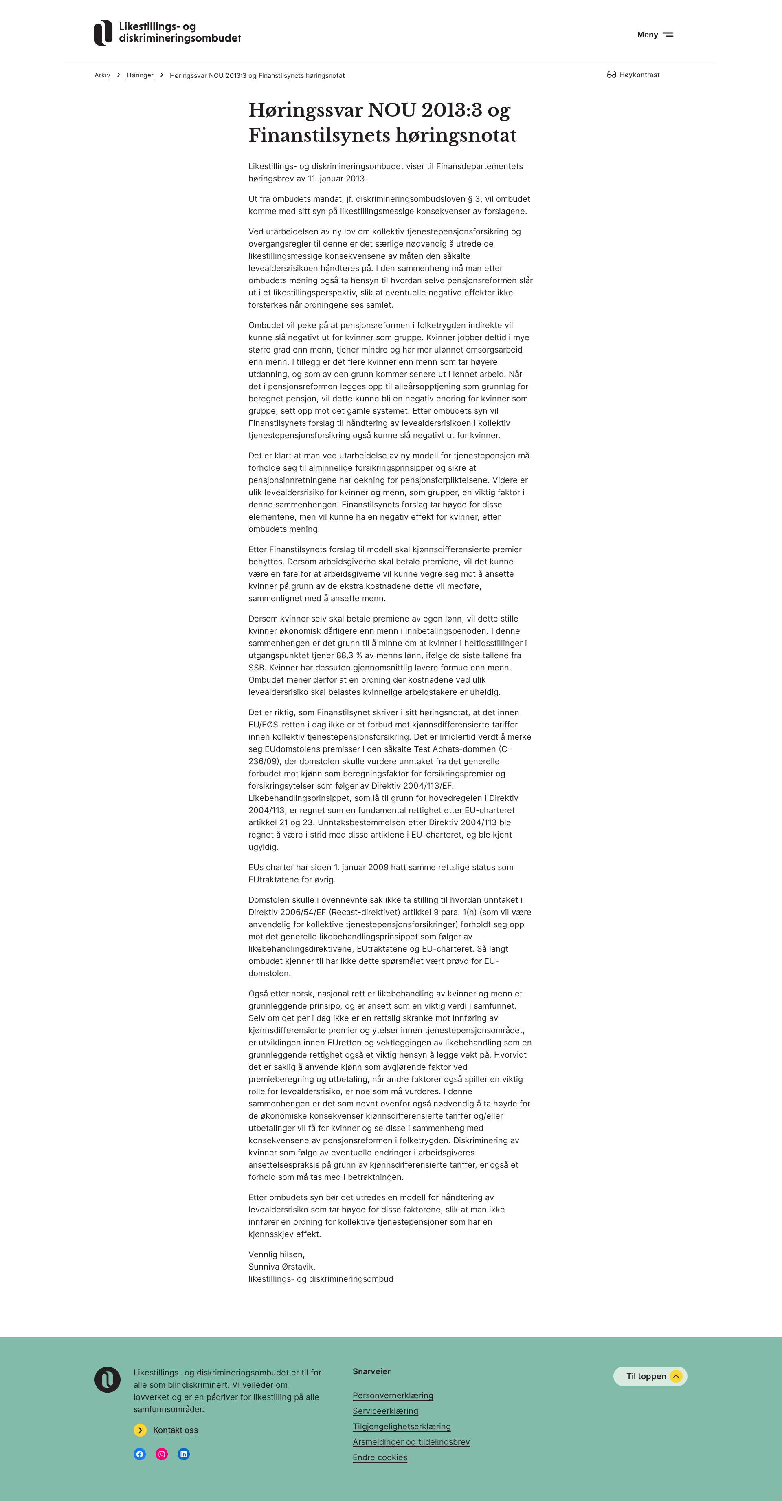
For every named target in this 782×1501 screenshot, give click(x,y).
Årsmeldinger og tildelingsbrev (411, 1442)
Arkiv (102, 75)
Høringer (140, 75)
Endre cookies (380, 1457)
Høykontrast (640, 75)
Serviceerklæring (385, 1411)
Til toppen (646, 1376)
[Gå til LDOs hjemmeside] (167, 43)
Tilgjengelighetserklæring (402, 1426)
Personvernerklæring (393, 1395)
